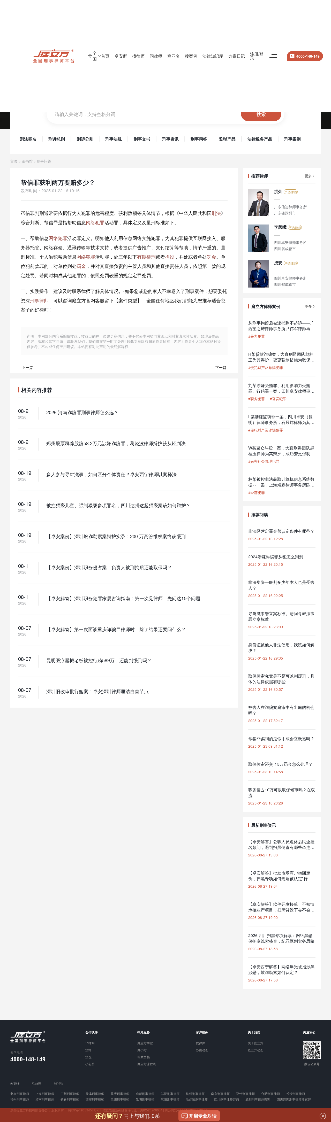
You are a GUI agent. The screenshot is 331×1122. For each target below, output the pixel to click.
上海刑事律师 (44, 1093)
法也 (88, 1057)
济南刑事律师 (44, 1099)
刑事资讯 (170, 139)
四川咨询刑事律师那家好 (294, 1099)
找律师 (138, 56)
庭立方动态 (255, 1050)
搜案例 (191, 56)
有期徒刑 (146, 256)
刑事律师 (39, 300)
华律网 (90, 1043)
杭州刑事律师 (195, 1093)
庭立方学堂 (145, 1043)
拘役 (169, 256)
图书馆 (27, 161)
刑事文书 (142, 139)
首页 (105, 56)
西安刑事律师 (95, 1099)
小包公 (90, 1064)
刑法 (216, 213)
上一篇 (27, 367)
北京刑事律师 (19, 1093)
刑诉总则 (56, 139)
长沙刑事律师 (295, 1093)
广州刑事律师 (70, 1093)
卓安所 (121, 56)
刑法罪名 (28, 139)
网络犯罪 (95, 222)
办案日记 (236, 56)
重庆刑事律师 (120, 1093)
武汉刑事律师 (170, 1093)
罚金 (211, 256)
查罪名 (173, 56)
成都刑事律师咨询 (257, 1099)
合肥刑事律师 (270, 1093)
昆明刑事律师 (145, 1099)
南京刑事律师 (220, 1093)
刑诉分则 (85, 139)
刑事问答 (199, 139)
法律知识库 (212, 56)
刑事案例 (292, 139)
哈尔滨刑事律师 (197, 1099)
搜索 (261, 114)
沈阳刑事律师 (170, 1099)
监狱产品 (227, 139)
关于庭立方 (255, 1043)
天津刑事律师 (95, 1093)
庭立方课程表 (146, 1064)
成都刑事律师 (145, 1093)
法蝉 (88, 1050)
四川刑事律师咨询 (226, 1099)
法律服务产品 (259, 139)
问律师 (156, 56)
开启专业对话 (203, 1115)
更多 (308, 176)
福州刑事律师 (19, 1099)
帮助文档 (143, 1057)
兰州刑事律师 (120, 1099)
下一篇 (220, 367)
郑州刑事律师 (245, 1093)
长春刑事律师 (70, 1099)
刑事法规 (113, 139)
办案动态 (202, 1050)
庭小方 (142, 1050)
